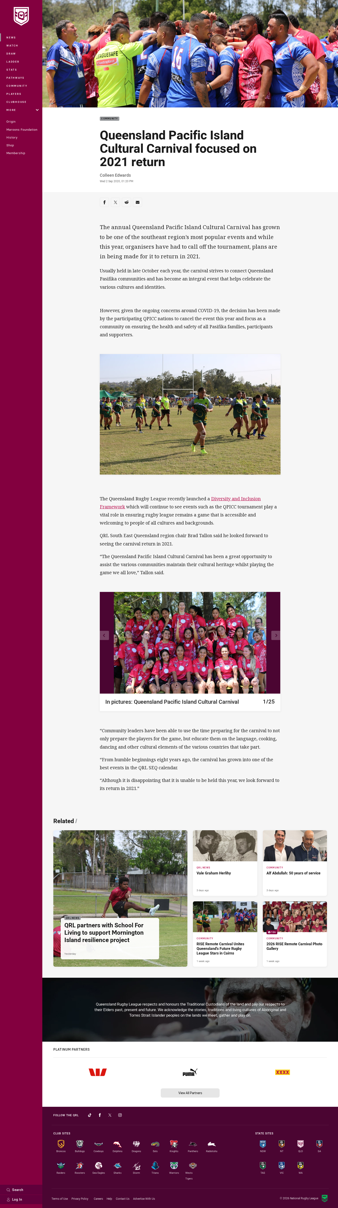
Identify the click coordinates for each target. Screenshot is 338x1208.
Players (13, 93)
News (11, 37)
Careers (98, 1198)
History (11, 137)
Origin (11, 121)
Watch (12, 45)
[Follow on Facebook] (100, 1115)
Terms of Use (60, 1198)
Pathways (15, 77)
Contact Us (122, 1198)
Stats (11, 69)
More (11, 110)
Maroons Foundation (21, 129)
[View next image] (276, 635)
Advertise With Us (144, 1198)
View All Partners (190, 1093)
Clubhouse (16, 102)
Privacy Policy (80, 1198)
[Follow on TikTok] (90, 1115)
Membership (15, 153)
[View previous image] (104, 635)
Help (109, 1198)
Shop (10, 145)
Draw (11, 53)
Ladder (13, 61)
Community (17, 85)
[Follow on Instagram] (120, 1115)
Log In (17, 1199)
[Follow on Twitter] (110, 1115)
